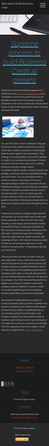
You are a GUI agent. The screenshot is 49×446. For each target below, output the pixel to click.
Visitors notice (25, 367)
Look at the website (33, 330)
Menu (42, 5)
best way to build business (28, 93)
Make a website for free (23, 435)
